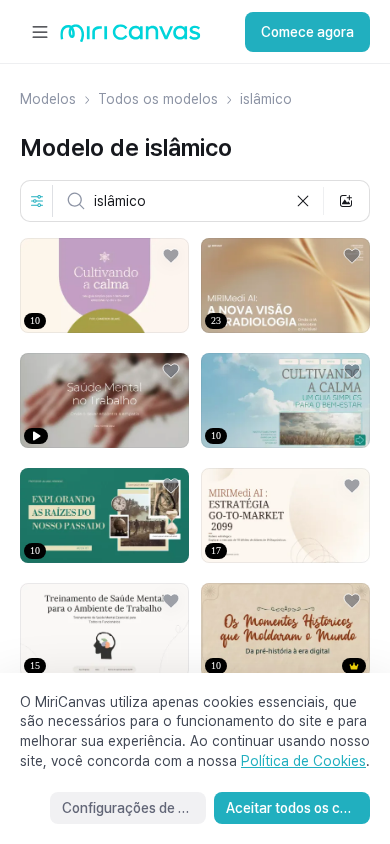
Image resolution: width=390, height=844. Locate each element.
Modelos (48, 99)
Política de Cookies (303, 761)
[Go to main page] (130, 37)
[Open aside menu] (40, 32)
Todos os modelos (158, 99)
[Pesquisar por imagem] (346, 201)
